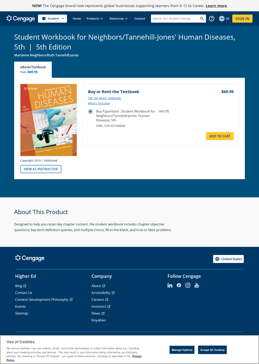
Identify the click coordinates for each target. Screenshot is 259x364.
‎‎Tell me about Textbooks (104, 98)
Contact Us (23, 292)
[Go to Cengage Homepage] (20, 18)
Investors (99, 306)
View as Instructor (41, 169)
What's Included (99, 103)
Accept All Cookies (212, 350)
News (96, 313)
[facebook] (178, 285)
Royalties (98, 320)
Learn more (216, 5)
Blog (19, 285)
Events (20, 306)
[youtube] (196, 285)
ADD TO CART (219, 136)
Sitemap (21, 313)
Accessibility (101, 292)
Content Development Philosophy (42, 299)
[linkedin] (170, 285)
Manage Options (182, 350)
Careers (98, 299)
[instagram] (187, 285)
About (96, 285)
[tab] (33, 70)
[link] (76, 19)
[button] (95, 19)
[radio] (90, 111)
